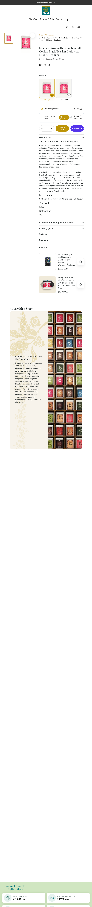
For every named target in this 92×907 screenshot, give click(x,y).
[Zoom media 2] (32, 35)
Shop (41, 35)
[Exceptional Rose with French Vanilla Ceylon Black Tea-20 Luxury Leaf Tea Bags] (47, 284)
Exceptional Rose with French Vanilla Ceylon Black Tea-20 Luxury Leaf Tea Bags (66, 282)
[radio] (61, 109)
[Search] (67, 20)
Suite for (43, 234)
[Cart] (67, 27)
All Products (49, 35)
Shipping (43, 240)
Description (45, 137)
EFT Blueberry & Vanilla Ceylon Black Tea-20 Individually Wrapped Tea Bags (66, 259)
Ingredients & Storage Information (56, 222)
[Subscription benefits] (71, 117)
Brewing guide (46, 228)
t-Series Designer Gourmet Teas (51, 59)
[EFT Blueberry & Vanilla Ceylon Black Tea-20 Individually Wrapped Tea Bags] (47, 261)
